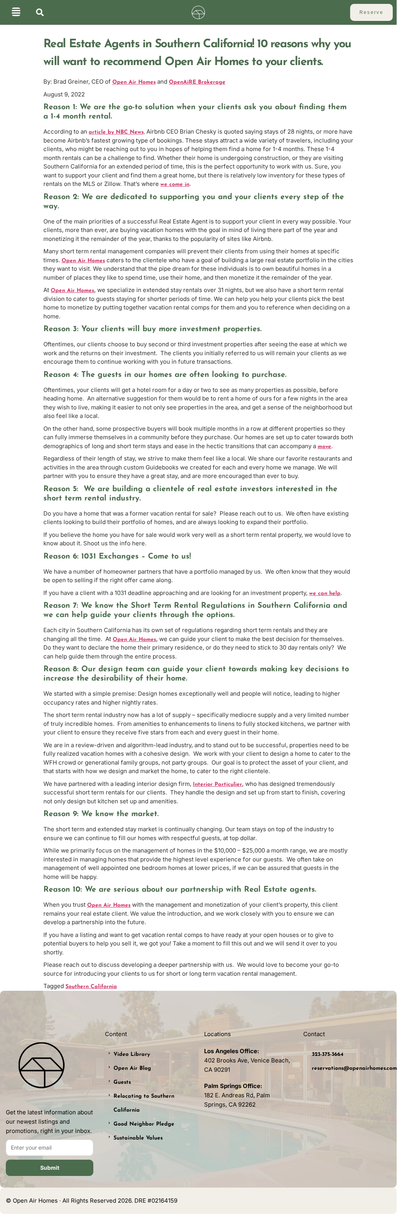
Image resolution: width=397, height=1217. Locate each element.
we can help (324, 593)
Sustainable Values (138, 1138)
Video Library (131, 1054)
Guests (122, 1082)
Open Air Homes (134, 82)
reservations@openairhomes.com (354, 1068)
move (324, 447)
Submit (49, 1167)
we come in (174, 184)
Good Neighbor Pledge (143, 1124)
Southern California (91, 987)
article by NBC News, (117, 132)
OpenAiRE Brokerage (197, 82)
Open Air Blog (132, 1068)
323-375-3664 (328, 1054)
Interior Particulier (217, 784)
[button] (16, 12)
